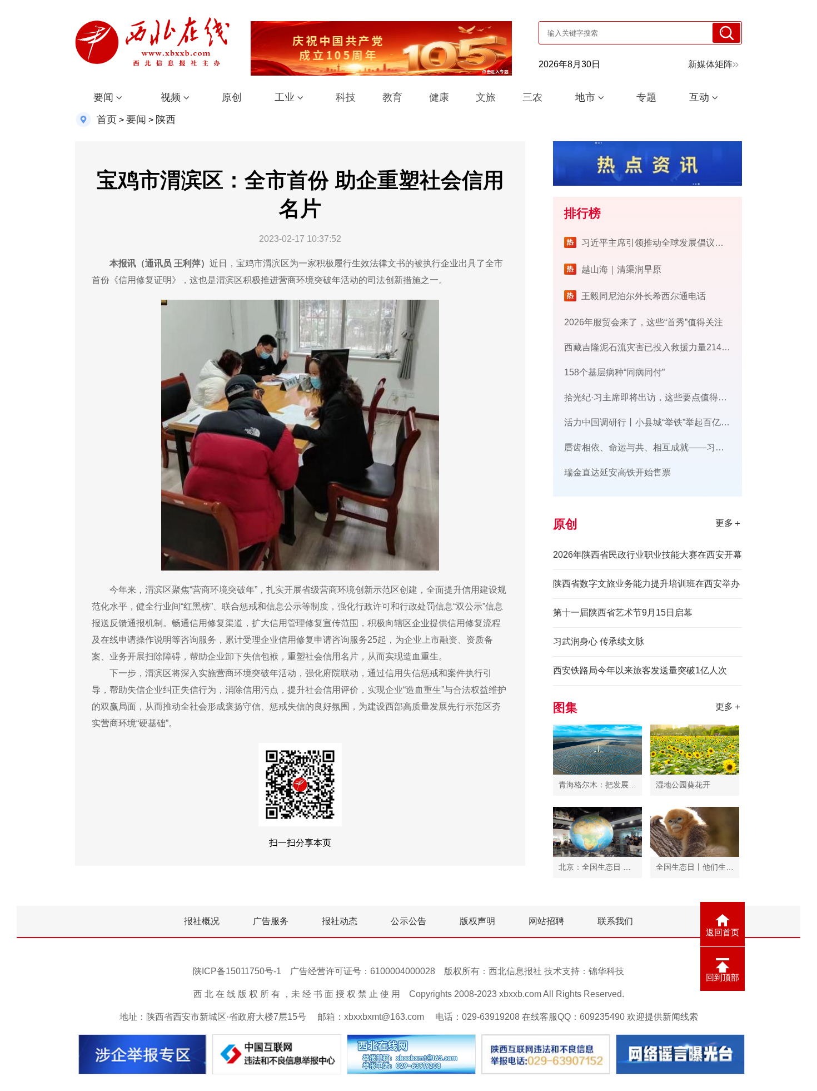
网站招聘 (546, 921)
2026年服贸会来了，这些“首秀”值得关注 (643, 322)
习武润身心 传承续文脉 (598, 641)
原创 (232, 97)
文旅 (486, 97)
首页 (107, 119)
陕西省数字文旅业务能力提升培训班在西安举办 (646, 583)
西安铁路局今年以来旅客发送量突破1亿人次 (640, 670)
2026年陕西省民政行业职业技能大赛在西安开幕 (647, 554)
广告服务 (270, 921)
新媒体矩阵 (710, 64)
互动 (699, 97)
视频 (171, 97)
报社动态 (339, 921)
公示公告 (408, 921)
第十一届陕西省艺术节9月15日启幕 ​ (624, 612)
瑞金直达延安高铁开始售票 (617, 472)
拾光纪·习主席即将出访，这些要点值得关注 (650, 397)
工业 (285, 97)
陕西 (166, 119)
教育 (392, 97)
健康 (439, 97)
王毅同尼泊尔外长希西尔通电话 (643, 296)
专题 (646, 97)
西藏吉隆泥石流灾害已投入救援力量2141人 (649, 347)
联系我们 (615, 921)
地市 (585, 97)
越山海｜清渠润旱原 (621, 269)
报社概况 (202, 921)
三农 (532, 97)
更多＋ (728, 523)
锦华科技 (606, 971)
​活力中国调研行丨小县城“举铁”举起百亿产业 (651, 422)
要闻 (103, 97)
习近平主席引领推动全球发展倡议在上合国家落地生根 (688, 242)
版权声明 (477, 921)
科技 (346, 97)
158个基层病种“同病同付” (614, 372)
